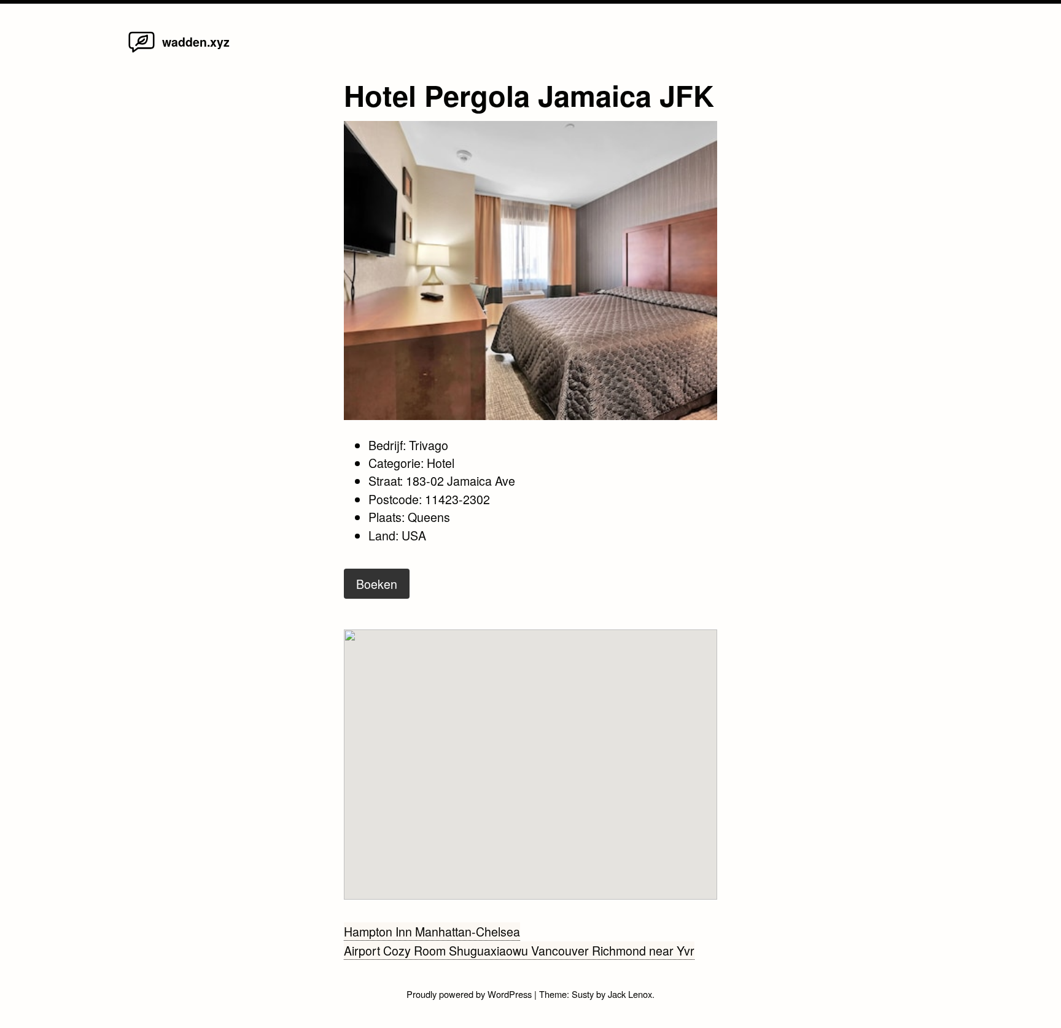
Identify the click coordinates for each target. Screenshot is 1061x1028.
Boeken (376, 584)
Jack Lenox (630, 993)
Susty (583, 993)
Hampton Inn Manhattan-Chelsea (432, 931)
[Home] (141, 51)
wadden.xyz (196, 41)
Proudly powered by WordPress (470, 993)
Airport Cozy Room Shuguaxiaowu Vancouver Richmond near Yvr (519, 950)
